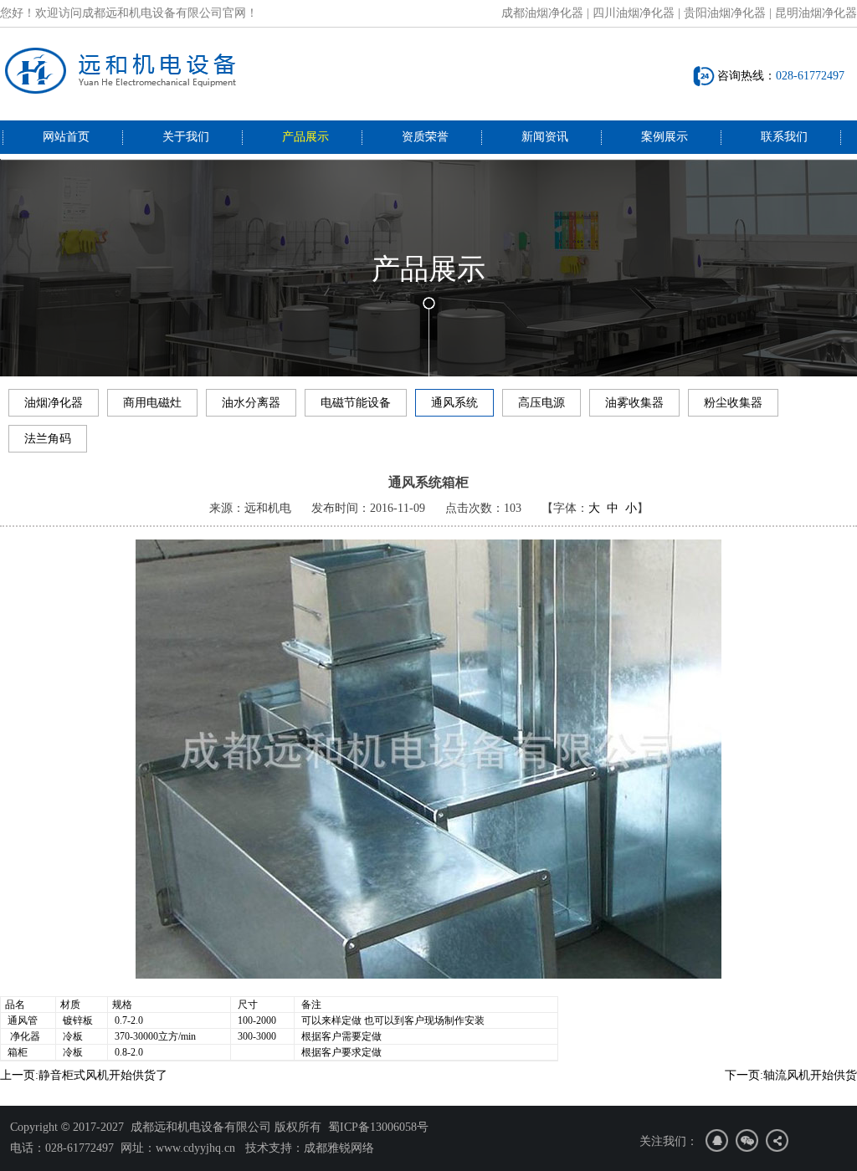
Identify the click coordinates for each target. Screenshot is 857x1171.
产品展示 (305, 136)
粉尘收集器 (733, 402)
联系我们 (784, 136)
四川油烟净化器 (634, 13)
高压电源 (541, 402)
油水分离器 (251, 402)
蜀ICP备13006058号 (378, 1127)
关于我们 (185, 136)
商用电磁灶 (152, 402)
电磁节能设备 (356, 402)
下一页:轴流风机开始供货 (791, 1075)
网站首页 (66, 136)
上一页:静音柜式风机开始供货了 (83, 1075)
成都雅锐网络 (339, 1148)
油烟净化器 (53, 402)
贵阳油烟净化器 (725, 13)
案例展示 (664, 136)
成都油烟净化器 (542, 13)
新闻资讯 (544, 136)
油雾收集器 (634, 402)
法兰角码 (47, 438)
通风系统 (454, 402)
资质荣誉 (425, 136)
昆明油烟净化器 (816, 13)
